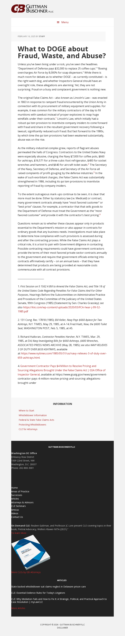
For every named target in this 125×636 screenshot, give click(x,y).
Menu (65, 22)
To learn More (18, 532)
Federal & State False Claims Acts (36, 419)
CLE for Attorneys (28, 429)
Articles (15, 498)
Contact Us (17, 516)
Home (14, 487)
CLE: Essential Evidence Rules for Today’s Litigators (38, 592)
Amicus (15, 509)
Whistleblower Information (33, 415)
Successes (16, 495)
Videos (14, 513)
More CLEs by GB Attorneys (26, 572)
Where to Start (26, 410)
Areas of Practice (20, 491)
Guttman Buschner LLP (32, 9)
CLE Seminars (18, 506)
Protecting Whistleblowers (32, 424)
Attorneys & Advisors (22, 502)
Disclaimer (62, 627)
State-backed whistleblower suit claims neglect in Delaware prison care (48, 586)
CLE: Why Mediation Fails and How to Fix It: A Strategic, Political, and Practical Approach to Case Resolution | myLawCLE (59, 600)
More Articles (18, 608)
